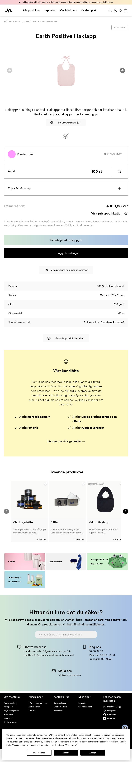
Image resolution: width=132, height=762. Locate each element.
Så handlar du (34, 706)
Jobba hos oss (10, 722)
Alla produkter (31, 10)
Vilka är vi (8, 718)
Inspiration (50, 10)
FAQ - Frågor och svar (38, 702)
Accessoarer (22, 21)
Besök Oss (58, 710)
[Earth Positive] (65, 136)
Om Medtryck (68, 10)
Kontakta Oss (61, 696)
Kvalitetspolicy (10, 702)
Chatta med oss (60, 706)
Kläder (7, 21)
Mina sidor (84, 696)
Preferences (39, 753)
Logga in (82, 702)
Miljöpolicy (8, 706)
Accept (92, 753)
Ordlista (32, 710)
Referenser (8, 714)
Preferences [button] (71, 745)
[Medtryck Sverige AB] (8, 10)
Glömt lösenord (85, 706)
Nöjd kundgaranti (11, 710)
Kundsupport (88, 10)
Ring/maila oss (60, 702)
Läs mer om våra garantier (64, 441)
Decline (66, 753)
